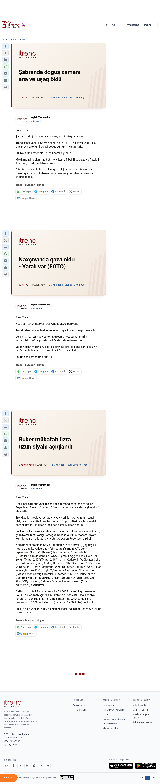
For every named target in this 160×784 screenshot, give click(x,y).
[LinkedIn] (41, 765)
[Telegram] (34, 765)
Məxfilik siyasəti (140, 710)
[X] (20, 765)
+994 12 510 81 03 (12, 741)
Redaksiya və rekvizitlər (114, 710)
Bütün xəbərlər (36, 121)
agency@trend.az (11, 744)
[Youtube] (27, 765)
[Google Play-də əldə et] (145, 766)
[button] (5, 46)
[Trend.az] (13, 24)
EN (141, 778)
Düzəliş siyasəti (110, 723)
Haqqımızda (109, 705)
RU (153, 778)
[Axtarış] (106, 25)
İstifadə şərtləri (140, 705)
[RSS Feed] (48, 765)
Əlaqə (105, 714)
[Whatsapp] (6, 765)
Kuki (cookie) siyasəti (143, 722)
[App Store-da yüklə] (121, 766)
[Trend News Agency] (12, 703)
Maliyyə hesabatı (111, 728)
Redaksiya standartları (114, 719)
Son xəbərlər (79, 705)
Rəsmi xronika (80, 710)
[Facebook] (13, 765)
